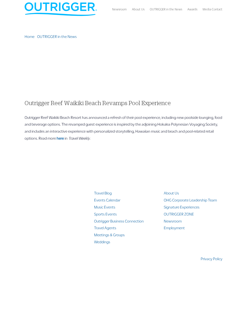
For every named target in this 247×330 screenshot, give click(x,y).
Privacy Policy (211, 259)
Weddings (102, 242)
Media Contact (212, 9)
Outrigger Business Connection (119, 221)
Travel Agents (105, 228)
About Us (138, 9)
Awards (192, 9)
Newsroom (119, 9)
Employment (174, 228)
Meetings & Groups (109, 235)
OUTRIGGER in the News (166, 9)
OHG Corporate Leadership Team (190, 200)
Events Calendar (107, 200)
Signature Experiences (181, 207)
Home (29, 36)
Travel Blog (103, 193)
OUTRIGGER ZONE (179, 214)
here (60, 138)
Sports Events (105, 214)
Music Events (104, 207)
